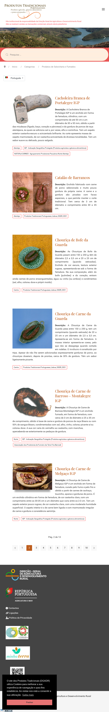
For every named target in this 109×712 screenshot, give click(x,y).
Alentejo (17, 148)
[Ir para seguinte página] (94, 548)
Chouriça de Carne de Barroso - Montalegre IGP (73, 396)
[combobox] (54, 54)
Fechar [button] (29, 702)
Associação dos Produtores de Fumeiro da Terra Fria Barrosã (37, 445)
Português (16, 78)
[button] (103, 9)
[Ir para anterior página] (15, 548)
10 (86, 548)
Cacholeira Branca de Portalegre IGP (72, 100)
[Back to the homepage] (26, 9)
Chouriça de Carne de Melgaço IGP (73, 471)
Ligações (13, 613)
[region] (54, 38)
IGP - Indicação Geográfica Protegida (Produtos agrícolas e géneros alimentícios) (55, 148)
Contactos (14, 608)
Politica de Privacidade (20, 617)
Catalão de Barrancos (72, 177)
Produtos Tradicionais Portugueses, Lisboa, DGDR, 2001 (45, 216)
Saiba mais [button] (28, 695)
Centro (16, 290)
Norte (16, 439)
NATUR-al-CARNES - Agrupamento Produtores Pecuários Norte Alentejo (41, 154)
